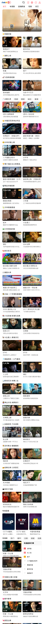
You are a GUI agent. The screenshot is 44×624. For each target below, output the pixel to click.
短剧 (30, 6)
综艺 (37, 6)
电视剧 (12, 6)
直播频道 (21, 6)
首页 (4, 6)
